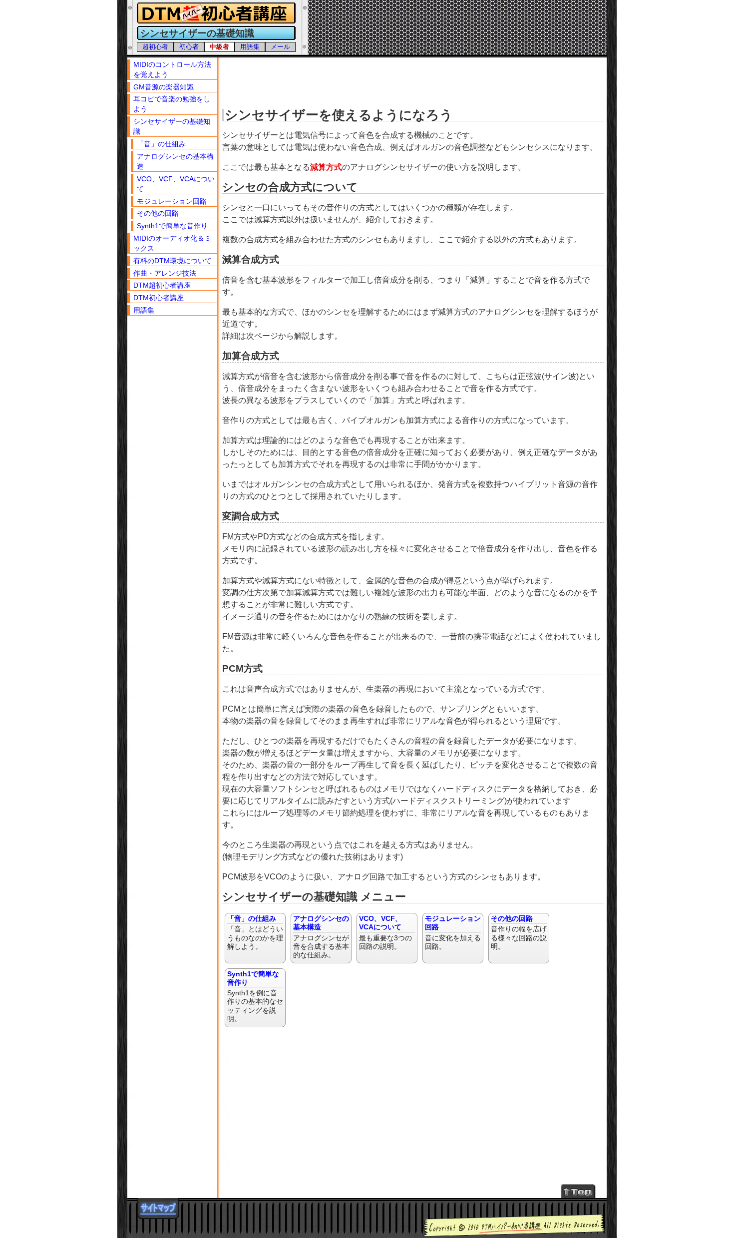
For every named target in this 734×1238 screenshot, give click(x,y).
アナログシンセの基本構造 (175, 161)
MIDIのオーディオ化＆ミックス (172, 243)
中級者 (219, 46)
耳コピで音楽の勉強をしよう (171, 104)
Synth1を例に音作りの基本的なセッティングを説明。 (255, 996)
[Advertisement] (414, 79)
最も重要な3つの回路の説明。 (385, 932)
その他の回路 (158, 213)
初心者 (189, 46)
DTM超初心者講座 (162, 285)
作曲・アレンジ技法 (164, 273)
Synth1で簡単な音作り (172, 226)
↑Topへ (578, 1191)
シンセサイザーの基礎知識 (171, 126)
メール (280, 46)
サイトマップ (158, 1208)
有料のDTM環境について (172, 261)
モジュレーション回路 (172, 201)
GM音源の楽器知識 (163, 87)
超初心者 (155, 46)
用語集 (250, 46)
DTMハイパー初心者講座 (215, 13)
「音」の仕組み (161, 144)
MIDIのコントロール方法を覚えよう (172, 69)
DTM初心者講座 (158, 298)
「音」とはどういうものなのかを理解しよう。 (255, 932)
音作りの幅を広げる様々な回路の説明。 (519, 932)
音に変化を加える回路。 (453, 932)
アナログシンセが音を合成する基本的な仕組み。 (321, 936)
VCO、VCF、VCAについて (176, 184)
